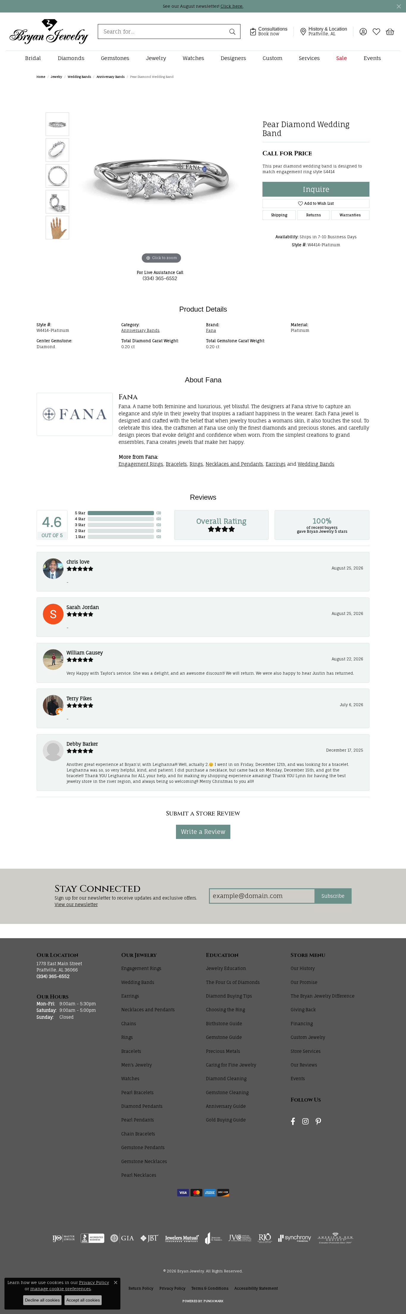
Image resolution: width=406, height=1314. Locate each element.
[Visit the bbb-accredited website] (92, 1238)
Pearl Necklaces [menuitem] (138, 1175)
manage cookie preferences (60, 1288)
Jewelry (156, 58)
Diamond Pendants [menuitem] (142, 1106)
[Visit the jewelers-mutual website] (182, 1238)
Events (372, 58)
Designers (233, 58)
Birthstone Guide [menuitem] (224, 1023)
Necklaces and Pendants (234, 464)
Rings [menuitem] (127, 1037)
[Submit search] (233, 31)
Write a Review (203, 831)
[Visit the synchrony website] (294, 1238)
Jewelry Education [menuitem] (226, 968)
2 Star (80, 531)
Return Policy (140, 1288)
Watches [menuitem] (130, 1078)
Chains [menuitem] (128, 1023)
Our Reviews (304, 1064)
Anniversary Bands (111, 76)
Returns (313, 215)
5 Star (80, 513)
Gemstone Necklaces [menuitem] (144, 1161)
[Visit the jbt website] (149, 1238)
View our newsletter (76, 904)
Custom (272, 58)
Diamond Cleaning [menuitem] (226, 1078)
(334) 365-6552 (160, 278)
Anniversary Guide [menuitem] (226, 1106)
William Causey (85, 653)
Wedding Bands (79, 76)
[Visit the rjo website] (264, 1238)
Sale (341, 58)
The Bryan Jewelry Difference (323, 995)
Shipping (279, 215)
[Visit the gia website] (122, 1238)
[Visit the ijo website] (63, 1238)
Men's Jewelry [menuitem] (136, 1064)
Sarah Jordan (83, 607)
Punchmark (213, 1301)
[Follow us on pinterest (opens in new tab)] (318, 1121)
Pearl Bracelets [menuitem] (137, 1092)
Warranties (350, 215)
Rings (196, 464)
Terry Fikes (79, 698)
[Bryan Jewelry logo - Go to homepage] (49, 31)
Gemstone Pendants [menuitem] (143, 1147)
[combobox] (162, 31)
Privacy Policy (172, 1288)
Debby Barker (82, 744)
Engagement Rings (141, 464)
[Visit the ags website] (335, 1238)
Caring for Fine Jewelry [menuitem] (231, 1064)
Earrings (276, 464)
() (158, 513)
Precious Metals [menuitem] (223, 1051)
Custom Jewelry (308, 1037)
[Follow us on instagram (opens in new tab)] (305, 1121)
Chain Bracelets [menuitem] (138, 1133)
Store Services (306, 1051)
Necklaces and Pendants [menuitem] (148, 1009)
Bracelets (176, 464)
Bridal (33, 58)
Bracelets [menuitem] (131, 1051)
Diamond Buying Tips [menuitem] (229, 995)
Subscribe (333, 896)
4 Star (80, 519)
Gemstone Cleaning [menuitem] (227, 1092)
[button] (363, 31)
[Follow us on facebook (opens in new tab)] (293, 1121)
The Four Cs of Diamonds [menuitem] (233, 982)
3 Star (80, 525)
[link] (271, 31)
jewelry (56, 76)
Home (41, 76)
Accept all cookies (83, 1300)
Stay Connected (98, 889)
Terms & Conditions (210, 1288)
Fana (211, 330)
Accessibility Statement (256, 1288)
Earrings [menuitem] (130, 995)
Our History (303, 968)
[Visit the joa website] (213, 1238)
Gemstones (115, 58)
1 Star (80, 536)
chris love (78, 562)
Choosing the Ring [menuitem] (225, 1009)
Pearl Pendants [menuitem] (137, 1119)
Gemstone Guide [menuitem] (224, 1037)
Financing (302, 1023)
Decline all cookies (42, 1300)
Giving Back (303, 1009)
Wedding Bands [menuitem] (137, 982)
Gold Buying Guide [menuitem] (226, 1119)
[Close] (398, 6)
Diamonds (71, 58)
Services (309, 58)
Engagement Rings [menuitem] (141, 968)
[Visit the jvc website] (239, 1238)
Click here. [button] (232, 6)
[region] (161, 176)
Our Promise (304, 982)
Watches (193, 58)
